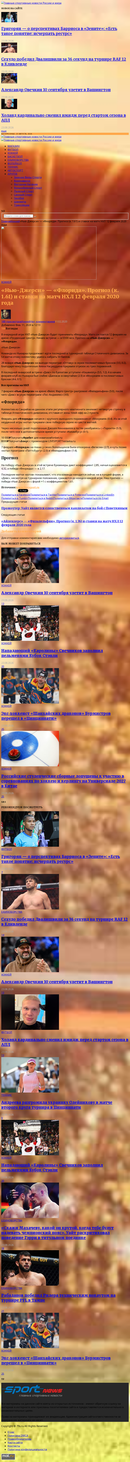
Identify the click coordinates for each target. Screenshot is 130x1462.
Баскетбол (15, 156)
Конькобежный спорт (28, 187)
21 (2, 1311)
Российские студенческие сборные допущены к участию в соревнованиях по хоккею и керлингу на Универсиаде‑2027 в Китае (63, 781)
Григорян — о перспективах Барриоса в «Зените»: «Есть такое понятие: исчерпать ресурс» (59, 31)
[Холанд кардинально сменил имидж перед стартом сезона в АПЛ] (9, 108)
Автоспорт (15, 170)
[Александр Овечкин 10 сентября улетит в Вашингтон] (9, 82)
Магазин (14, 146)
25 (2, 729)
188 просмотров (11, 321)
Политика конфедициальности (27, 1449)
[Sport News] (31, 3)
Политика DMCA (18, 1435)
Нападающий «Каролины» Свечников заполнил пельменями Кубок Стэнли (52, 653)
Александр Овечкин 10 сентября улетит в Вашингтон (56, 89)
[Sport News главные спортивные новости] (33, 1397)
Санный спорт (23, 194)
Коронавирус (22, 181)
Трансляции (21, 205)
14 (2, 935)
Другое (12, 174)
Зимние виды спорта (28, 177)
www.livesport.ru (27, 487)
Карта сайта (15, 1442)
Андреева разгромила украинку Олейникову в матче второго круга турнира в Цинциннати (56, 1105)
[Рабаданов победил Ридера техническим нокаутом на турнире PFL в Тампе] (30, 1284)
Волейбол (15, 163)
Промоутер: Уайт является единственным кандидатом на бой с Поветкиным (64, 508)
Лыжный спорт (24, 191)
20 (2, 666)
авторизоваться (69, 538)
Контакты (14, 1446)
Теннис (13, 167)
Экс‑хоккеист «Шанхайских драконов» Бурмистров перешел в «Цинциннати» (56, 716)
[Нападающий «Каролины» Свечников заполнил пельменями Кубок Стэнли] (30, 640)
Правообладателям (19, 1439)
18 (2, 1248)
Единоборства (18, 160)
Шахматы (20, 201)
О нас (11, 1432)
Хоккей (13, 153)
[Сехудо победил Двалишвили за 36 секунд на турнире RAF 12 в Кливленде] (9, 52)
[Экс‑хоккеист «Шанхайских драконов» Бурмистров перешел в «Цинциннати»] (30, 702)
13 (2, 603)
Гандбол (19, 198)
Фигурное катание (26, 184)
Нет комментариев (42, 321)
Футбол (13, 149)
